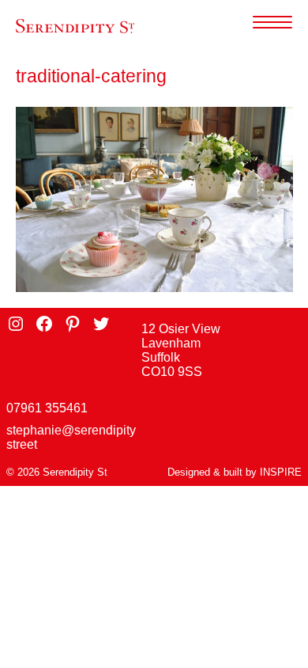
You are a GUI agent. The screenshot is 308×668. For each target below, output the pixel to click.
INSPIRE (281, 472)
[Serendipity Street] (75, 26)
